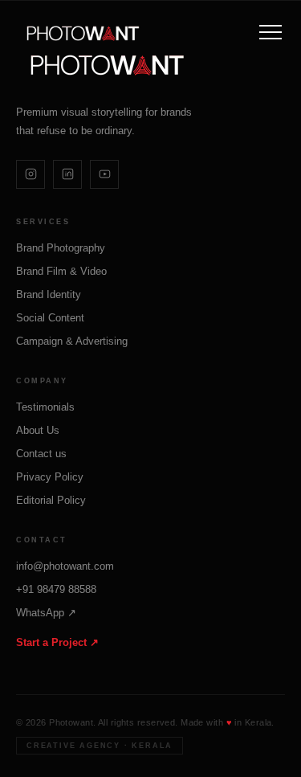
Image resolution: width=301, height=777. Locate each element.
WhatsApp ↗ (46, 613)
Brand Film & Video (61, 271)
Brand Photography (60, 248)
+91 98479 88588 (56, 589)
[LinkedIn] (67, 174)
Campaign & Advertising (72, 341)
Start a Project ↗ (57, 642)
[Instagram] (30, 174)
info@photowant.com (65, 566)
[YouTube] (104, 174)
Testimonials (45, 407)
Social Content (50, 318)
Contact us (41, 454)
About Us (37, 430)
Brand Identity (48, 294)
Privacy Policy (49, 477)
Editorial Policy (51, 500)
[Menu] (270, 32)
